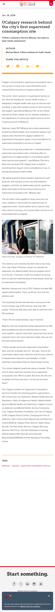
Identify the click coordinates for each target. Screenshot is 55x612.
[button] (9, 65)
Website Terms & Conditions (30, 606)
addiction (6, 465)
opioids (15, 465)
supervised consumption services (35, 465)
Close (49, 598)
